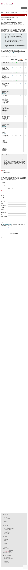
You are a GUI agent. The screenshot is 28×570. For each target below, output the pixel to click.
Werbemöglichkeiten (7, 518)
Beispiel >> (4, 93)
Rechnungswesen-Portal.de (8, 558)
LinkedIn (5, 522)
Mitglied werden (5, 10)
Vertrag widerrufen (9, 528)
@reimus (10, 52)
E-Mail (24, 55)
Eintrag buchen (11, 17)
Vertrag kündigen (8, 526)
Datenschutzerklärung (7, 224)
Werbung (6, 17)
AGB (6, 223)
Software (16, 17)
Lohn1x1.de (6, 561)
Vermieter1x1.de (6, 562)
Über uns (5, 517)
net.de (13, 52)
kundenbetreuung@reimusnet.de (9, 157)
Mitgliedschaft (6, 539)
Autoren (7, 12)
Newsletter (5, 543)
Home (2, 17)
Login (26, 11)
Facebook (5, 521)
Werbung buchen (14, 12)
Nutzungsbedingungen (9, 530)
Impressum (6, 533)
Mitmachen (5, 540)
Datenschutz (7, 532)
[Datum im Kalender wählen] (21, 185)
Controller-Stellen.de (7, 557)
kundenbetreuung (6, 52)
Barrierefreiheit (7, 529)
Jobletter (5, 544)
